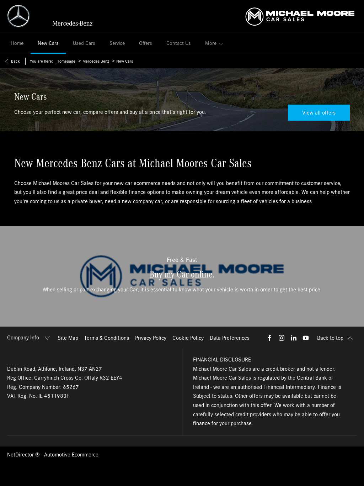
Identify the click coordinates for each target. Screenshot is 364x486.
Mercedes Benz (95, 61)
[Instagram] (281, 337)
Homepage (66, 61)
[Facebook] (269, 337)
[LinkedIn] (293, 337)
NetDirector (21, 454)
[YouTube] (305, 337)
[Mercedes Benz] (50, 16)
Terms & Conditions (106, 338)
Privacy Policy (150, 338)
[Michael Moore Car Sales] (300, 16)
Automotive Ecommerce (71, 454)
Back (15, 61)
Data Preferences (230, 338)
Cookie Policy (188, 338)
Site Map (68, 338)
